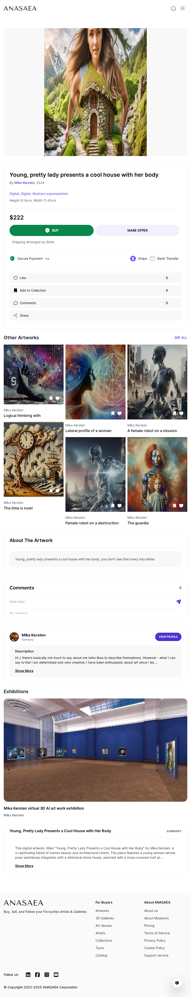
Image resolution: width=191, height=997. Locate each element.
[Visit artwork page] (34, 374)
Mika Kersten (14, 815)
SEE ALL (180, 337)
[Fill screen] (138, 36)
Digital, (15, 194)
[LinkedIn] (28, 974)
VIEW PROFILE (168, 636)
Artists (100, 933)
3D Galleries (105, 918)
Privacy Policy (155, 940)
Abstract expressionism (50, 194)
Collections (104, 940)
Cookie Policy (154, 948)
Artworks (102, 911)
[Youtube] (56, 974)
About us (151, 911)
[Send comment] (178, 602)
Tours (100, 948)
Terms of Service (157, 933)
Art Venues (104, 925)
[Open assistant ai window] (177, 983)
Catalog (101, 955)
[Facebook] (37, 974)
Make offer (137, 230)
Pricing (149, 925)
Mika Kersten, (24, 183)
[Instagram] (47, 974)
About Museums (156, 918)
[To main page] (20, 8)
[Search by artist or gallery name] (173, 8)
